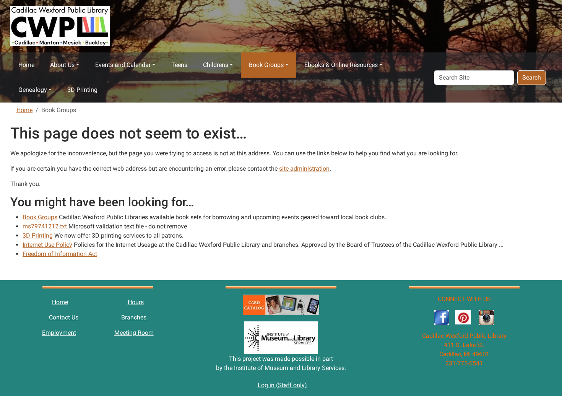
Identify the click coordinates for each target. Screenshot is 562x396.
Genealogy (32, 89)
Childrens (215, 64)
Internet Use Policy (47, 244)
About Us (62, 64)
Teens (179, 64)
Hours (136, 302)
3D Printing (82, 89)
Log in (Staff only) (282, 385)
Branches (133, 317)
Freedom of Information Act (60, 253)
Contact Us (63, 317)
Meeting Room (134, 332)
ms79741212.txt (45, 226)
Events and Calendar (123, 64)
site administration (304, 168)
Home (26, 64)
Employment (59, 332)
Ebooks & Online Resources (341, 64)
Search (531, 77)
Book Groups (266, 64)
